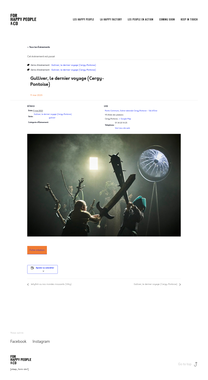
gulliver (52, 117)
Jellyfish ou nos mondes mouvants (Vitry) (51, 284)
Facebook (18, 341)
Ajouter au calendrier (45, 268)
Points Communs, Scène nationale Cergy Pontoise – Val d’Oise (131, 110)
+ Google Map (125, 119)
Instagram (41, 341)
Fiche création (37, 250)
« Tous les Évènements (38, 47)
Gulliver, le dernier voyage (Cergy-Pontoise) (53, 114)
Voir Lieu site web (122, 128)
